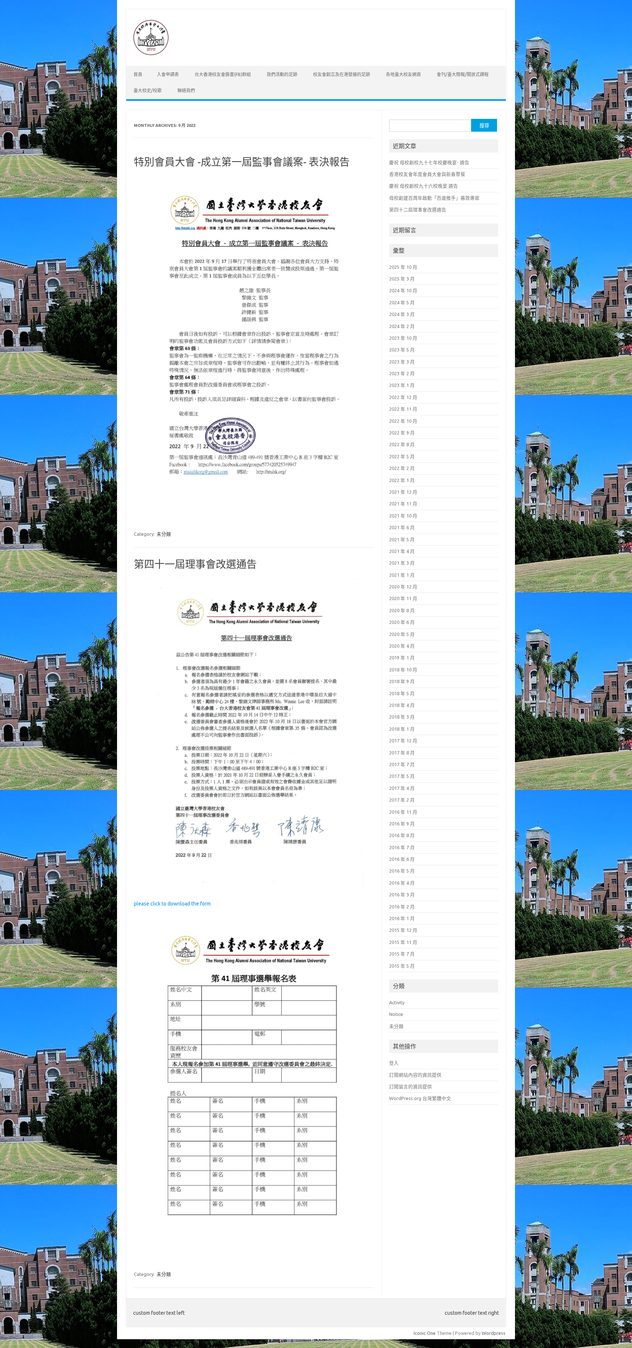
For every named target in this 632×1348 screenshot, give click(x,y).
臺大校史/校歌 (147, 90)
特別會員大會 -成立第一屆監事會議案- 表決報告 (242, 161)
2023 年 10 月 (403, 337)
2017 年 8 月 (402, 752)
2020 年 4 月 (402, 645)
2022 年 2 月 (402, 468)
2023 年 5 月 (402, 349)
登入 (394, 1062)
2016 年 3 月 (402, 894)
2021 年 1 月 (402, 574)
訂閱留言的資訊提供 (410, 1086)
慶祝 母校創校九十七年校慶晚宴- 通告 (429, 162)
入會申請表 (168, 74)
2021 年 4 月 (402, 551)
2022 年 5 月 (402, 456)
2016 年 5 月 (402, 870)
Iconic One (425, 1333)
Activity (397, 1002)
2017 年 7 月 (402, 764)
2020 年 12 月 (403, 586)
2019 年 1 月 (402, 657)
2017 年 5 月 (402, 776)
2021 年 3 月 (402, 562)
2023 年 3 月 (402, 361)
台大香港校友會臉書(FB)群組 (223, 74)
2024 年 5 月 (402, 302)
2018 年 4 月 (402, 705)
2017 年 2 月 (402, 799)
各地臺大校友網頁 (403, 74)
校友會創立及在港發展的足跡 (341, 74)
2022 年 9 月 (402, 432)
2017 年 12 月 (403, 740)
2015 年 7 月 (402, 953)
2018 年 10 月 (403, 669)
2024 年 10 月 (403, 290)
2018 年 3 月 (402, 716)
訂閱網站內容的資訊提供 (415, 1074)
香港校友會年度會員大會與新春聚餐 (427, 174)
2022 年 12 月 (403, 397)
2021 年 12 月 (403, 491)
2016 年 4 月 (402, 882)
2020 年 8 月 (402, 610)
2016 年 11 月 (403, 811)
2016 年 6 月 (402, 859)
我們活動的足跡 (282, 74)
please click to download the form (172, 904)
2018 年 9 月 (402, 681)
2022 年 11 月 (403, 408)
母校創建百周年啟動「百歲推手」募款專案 (434, 197)
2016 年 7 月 (402, 847)
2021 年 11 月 (403, 503)
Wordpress (493, 1333)
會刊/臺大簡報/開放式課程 (463, 74)
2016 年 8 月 (402, 835)
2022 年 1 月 (402, 480)
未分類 (164, 533)
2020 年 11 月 (403, 598)
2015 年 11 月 (403, 942)
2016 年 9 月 (402, 823)
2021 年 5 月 (402, 539)
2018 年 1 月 (402, 728)
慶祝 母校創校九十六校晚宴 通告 (423, 185)
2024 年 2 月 (402, 326)
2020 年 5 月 (402, 634)
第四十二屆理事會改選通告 (417, 209)
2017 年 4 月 (402, 788)
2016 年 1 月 (402, 918)
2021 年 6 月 (402, 527)
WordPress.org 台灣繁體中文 (420, 1098)
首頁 (137, 74)
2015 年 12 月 (403, 930)
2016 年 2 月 (402, 906)
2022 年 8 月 (402, 444)
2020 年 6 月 (402, 622)
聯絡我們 (186, 90)
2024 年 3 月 (402, 314)
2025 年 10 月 (403, 267)
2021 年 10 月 (403, 515)
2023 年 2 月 (402, 373)
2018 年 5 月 (402, 693)
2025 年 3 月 (402, 278)
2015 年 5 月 (402, 965)
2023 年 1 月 (402, 385)
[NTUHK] (150, 54)
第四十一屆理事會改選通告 (195, 564)
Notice (396, 1014)
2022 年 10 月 (403, 420)
